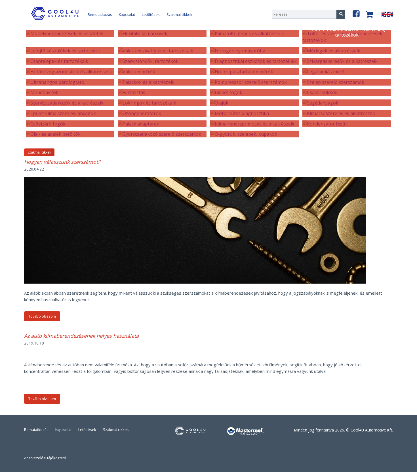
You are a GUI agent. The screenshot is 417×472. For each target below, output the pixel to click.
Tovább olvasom (42, 316)
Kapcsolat (127, 14)
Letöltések (151, 14)
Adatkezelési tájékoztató (45, 457)
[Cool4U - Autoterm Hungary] (56, 19)
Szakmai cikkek (179, 14)
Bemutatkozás (100, 14)
